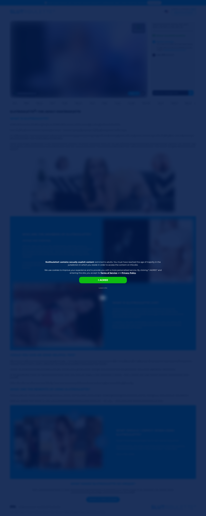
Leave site (103, 288)
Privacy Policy (129, 273)
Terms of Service (108, 273)
